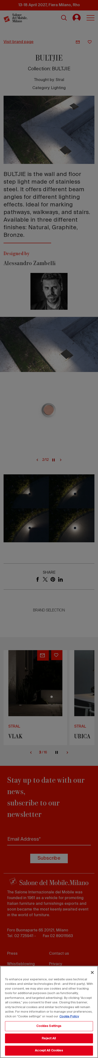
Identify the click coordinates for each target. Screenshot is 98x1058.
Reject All (49, 1038)
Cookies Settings (48, 1026)
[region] (49, 1012)
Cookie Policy (69, 1016)
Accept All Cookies (49, 1050)
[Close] (92, 972)
